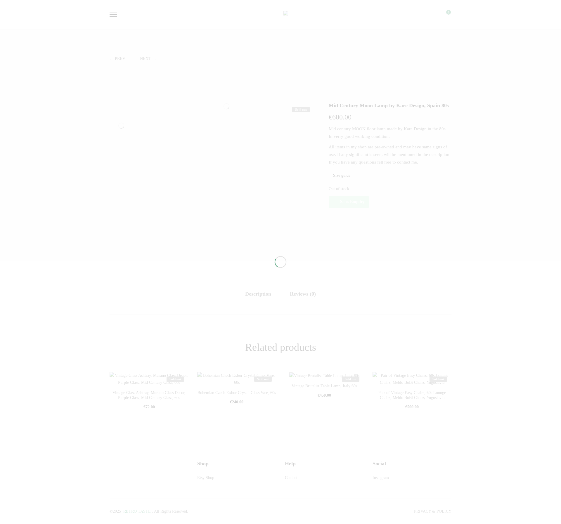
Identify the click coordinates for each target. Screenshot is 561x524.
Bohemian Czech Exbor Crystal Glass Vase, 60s (237, 393)
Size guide (341, 175)
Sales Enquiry (352, 201)
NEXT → (148, 58)
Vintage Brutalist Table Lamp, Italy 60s (324, 386)
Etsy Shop (205, 478)
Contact (291, 478)
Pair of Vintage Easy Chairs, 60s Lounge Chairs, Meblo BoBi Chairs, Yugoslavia (412, 395)
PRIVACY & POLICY (432, 511)
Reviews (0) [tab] (303, 294)
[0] (444, 15)
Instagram (381, 478)
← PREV (117, 58)
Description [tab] (258, 294)
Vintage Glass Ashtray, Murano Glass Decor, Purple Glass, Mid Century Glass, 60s (149, 395)
